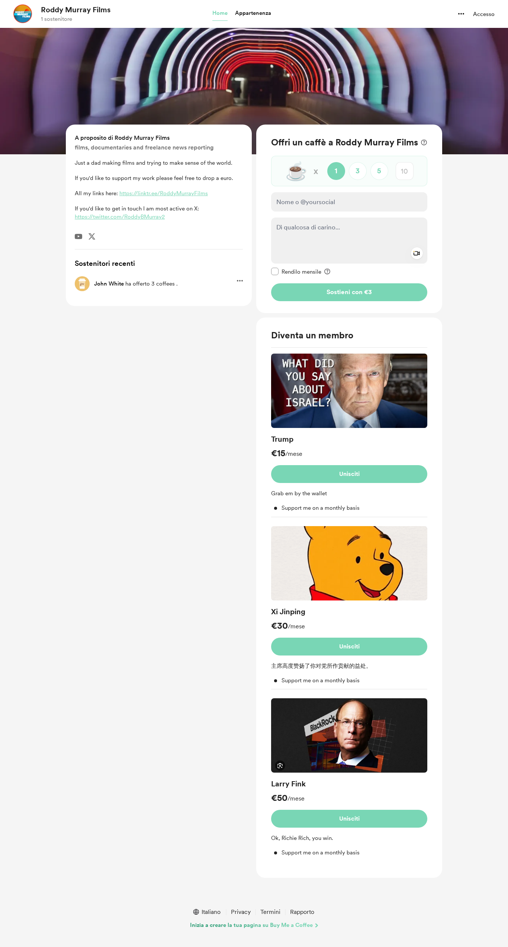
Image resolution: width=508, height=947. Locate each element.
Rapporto (302, 911)
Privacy (241, 911)
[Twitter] (92, 236)
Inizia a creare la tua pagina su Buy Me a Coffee (251, 925)
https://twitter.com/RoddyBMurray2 (120, 216)
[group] (349, 435)
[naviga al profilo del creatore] (22, 13)
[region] (349, 219)
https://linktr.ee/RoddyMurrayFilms (163, 193)
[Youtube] (78, 236)
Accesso (484, 14)
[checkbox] (296, 271)
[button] (220, 13)
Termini (270, 911)
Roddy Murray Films (75, 9)
